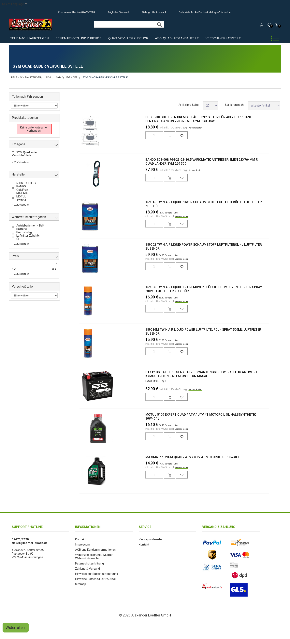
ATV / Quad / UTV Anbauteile (177, 38)
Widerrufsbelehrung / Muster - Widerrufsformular (95, 556)
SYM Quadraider (66, 77)
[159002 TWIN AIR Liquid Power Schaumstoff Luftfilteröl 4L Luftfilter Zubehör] (88, 259)
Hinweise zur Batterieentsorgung (96, 574)
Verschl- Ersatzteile (223, 38)
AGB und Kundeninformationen (95, 549)
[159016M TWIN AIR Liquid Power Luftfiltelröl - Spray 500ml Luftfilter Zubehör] (88, 344)
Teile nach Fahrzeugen (29, 38)
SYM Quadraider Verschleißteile (105, 77)
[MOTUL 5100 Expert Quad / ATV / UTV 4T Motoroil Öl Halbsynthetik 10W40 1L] (88, 429)
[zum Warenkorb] (169, 135)
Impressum (82, 544)
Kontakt (80, 539)
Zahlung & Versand (87, 568)
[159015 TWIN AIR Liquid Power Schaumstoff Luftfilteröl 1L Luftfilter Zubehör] (88, 216)
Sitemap (80, 584)
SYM (48, 77)
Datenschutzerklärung (89, 563)
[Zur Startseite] (31, 31)
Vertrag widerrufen (151, 539)
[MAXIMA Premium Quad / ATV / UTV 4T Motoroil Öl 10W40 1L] (88, 471)
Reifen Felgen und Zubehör (78, 38)
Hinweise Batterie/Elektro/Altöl (95, 579)
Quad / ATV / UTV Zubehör (128, 38)
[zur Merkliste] (182, 135)
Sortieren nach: (234, 104)
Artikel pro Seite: (189, 104)
